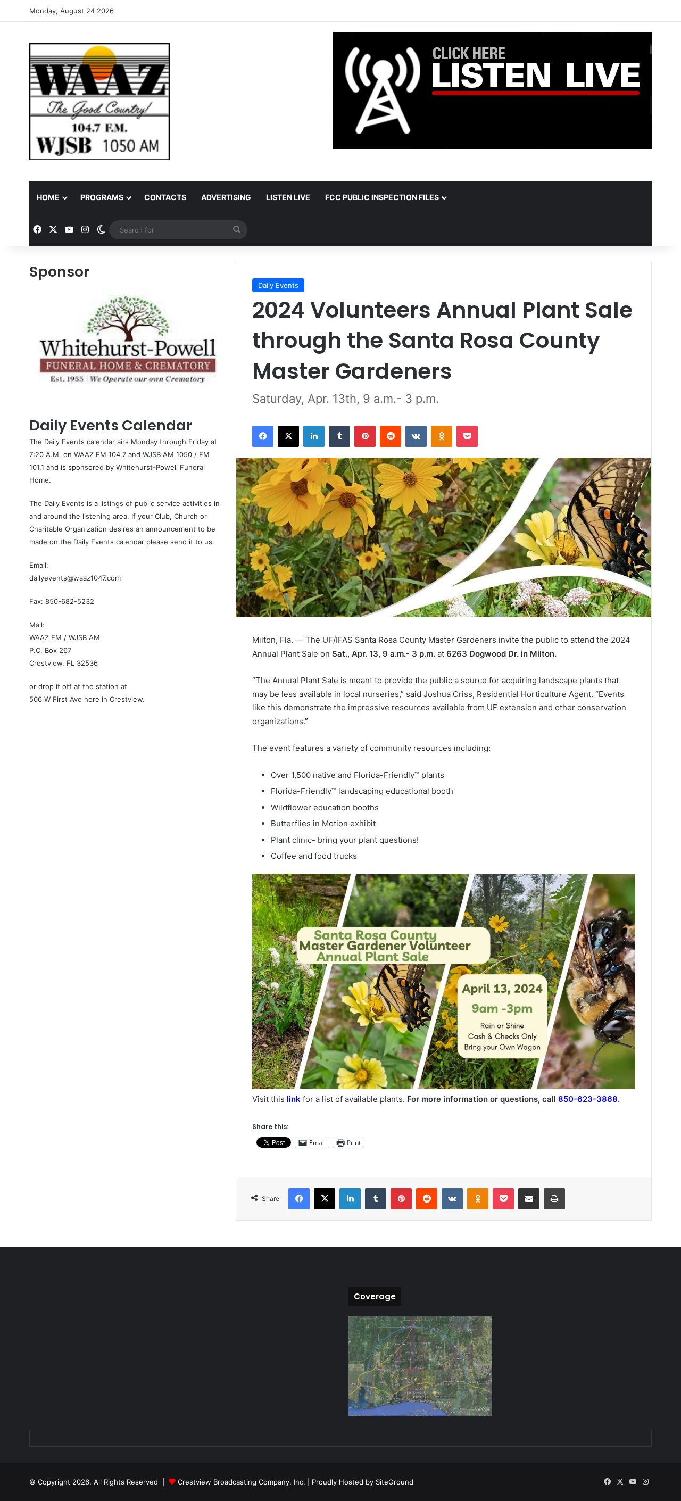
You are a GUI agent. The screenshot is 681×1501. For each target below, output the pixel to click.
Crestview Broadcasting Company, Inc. (241, 1482)
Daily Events (278, 285)
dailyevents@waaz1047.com (75, 578)
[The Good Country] (99, 101)
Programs (101, 197)
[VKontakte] (416, 436)
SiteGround (394, 1482)
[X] (288, 436)
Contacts (165, 197)
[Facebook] (262, 436)
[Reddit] (390, 436)
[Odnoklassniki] (441, 436)
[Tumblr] (339, 436)
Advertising (226, 197)
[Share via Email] (528, 1198)
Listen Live (288, 197)
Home (48, 197)
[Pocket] (467, 436)
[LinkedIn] (314, 436)
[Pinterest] (365, 436)
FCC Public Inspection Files (382, 197)
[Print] (554, 1198)
